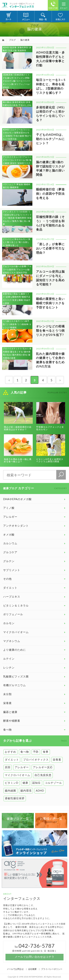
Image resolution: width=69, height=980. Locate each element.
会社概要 (32, 969)
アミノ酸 (9, 508)
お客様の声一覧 (51, 820)
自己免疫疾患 (42, 775)
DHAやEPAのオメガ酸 (17, 499)
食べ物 (24, 752)
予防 (36, 752)
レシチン (9, 667)
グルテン (9, 561)
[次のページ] (60, 380)
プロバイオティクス (36, 759)
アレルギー (22, 767)
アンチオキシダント (16, 525)
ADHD (40, 790)
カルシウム (10, 543)
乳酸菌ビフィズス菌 (16, 676)
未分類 (7, 694)
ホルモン (9, 623)
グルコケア (10, 552)
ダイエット (12, 759)
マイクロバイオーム (16, 632)
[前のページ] (9, 380)
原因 (7, 767)
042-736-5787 (37, 946)
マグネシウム (11, 641)
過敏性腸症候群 (15, 798)
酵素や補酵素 (11, 721)
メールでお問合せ (15, 969)
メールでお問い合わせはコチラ (34, 957)
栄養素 (7, 703)
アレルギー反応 (43, 767)
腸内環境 (26, 790)
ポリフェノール (13, 614)
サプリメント (11, 570)
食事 (45, 752)
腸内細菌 (10, 790)
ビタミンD (11, 783)
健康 (25, 783)
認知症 (36, 783)
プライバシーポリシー (51, 969)
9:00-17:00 (53, 8)
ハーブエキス (11, 596)
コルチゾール (53, 783)
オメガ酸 (9, 534)
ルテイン (9, 658)
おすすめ (10, 752)
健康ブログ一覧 (18, 820)
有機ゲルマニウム (14, 685)
